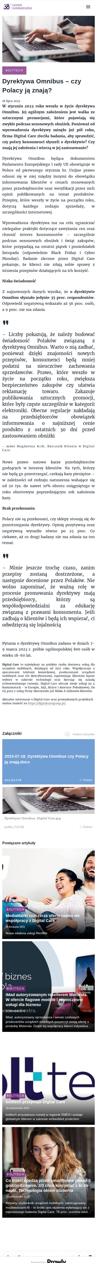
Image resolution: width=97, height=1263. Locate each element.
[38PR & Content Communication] (18, 11)
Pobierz (87, 780)
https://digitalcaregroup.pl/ (47, 703)
